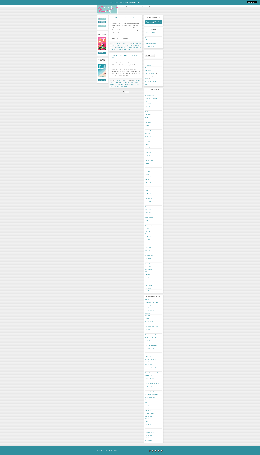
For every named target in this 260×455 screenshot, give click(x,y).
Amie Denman (148, 92)
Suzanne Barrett (148, 269)
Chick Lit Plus (148, 318)
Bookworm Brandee (149, 310)
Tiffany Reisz (148, 282)
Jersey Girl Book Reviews (150, 351)
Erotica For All (148, 332)
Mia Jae (147, 220)
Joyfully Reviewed (149, 353)
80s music (135, 80)
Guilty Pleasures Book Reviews (152, 334)
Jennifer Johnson (149, 160)
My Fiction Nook (148, 375)
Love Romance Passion (150, 359)
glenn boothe (113, 84)
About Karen (136, 6)
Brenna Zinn (148, 106)
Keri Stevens (148, 182)
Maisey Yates (148, 212)
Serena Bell (147, 250)
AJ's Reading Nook (149, 305)
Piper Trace (147, 231)
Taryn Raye (147, 274)
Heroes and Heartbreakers (151, 345)
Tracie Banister (148, 285)
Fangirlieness (148, 70)
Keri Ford (147, 179)
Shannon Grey (148, 253)
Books (130, 6)
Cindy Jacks (148, 125)
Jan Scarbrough (148, 152)
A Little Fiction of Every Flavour (152, 302)
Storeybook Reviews (149, 413)
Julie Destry (147, 171)
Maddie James (148, 204)
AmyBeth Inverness (149, 95)
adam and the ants (136, 43)
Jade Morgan (148, 149)
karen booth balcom (123, 47)
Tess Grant (147, 277)
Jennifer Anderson (149, 158)
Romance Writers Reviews (151, 391)
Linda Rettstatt (148, 193)
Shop (145, 6)
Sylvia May (147, 272)
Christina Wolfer (148, 120)
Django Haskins (148, 130)
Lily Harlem (147, 190)
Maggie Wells (148, 209)
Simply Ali (147, 402)
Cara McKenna (148, 109)
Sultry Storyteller (148, 419)
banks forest (112, 45)
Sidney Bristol (148, 258)
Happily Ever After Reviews (151, 337)
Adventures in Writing (149, 65)
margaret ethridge (137, 47)
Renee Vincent (148, 234)
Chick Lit (123, 45)
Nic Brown (147, 228)
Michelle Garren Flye (149, 223)
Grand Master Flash (120, 84)
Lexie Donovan (148, 187)
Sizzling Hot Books (149, 405)
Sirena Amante (148, 261)
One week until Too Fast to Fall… (152, 35)
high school (133, 45)
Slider (146, 84)
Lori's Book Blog (148, 356)
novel (114, 49)
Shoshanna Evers (149, 255)
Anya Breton (148, 101)
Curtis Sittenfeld (148, 128)
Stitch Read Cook (149, 410)
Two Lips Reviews (149, 435)
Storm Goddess (148, 416)
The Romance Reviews (150, 427)
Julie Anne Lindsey (149, 168)
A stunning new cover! (150, 46)
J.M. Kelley (147, 147)
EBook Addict (148, 329)
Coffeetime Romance (149, 324)
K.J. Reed (147, 174)
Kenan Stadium (113, 86)
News (117, 43)
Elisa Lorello (148, 133)
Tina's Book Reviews (149, 432)
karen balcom (136, 84)
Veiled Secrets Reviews (150, 438)
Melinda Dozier (148, 364)
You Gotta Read (148, 440)
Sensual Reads (148, 400)
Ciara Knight (148, 122)
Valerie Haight (148, 288)
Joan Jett (131, 84)
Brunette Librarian (149, 313)
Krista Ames (148, 185)
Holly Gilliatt (147, 141)
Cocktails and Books (149, 321)
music (111, 49)
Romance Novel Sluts (150, 389)
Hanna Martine (148, 139)
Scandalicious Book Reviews (151, 394)
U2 (126, 86)
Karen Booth (107, 9)
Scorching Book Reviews (150, 397)
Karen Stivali (148, 177)
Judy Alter (147, 166)
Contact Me (159, 6)
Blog (141, 6)
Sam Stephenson (149, 244)
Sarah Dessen (148, 247)
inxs (137, 45)
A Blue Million (148, 299)
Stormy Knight (148, 266)
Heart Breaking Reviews (150, 343)
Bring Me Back (119, 45)
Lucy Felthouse (148, 198)
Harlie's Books (148, 340)
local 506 (119, 86)
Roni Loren (147, 239)
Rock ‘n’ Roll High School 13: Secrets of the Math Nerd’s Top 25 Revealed (125, 56)
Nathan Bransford (149, 225)
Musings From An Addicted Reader (152, 372)
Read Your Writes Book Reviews (152, 383)
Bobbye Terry (148, 103)
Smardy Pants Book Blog (150, 408)
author (117, 82)
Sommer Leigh (148, 263)
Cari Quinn (147, 111)
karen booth (116, 47)
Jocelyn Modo (148, 163)
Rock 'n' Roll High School (123, 43)
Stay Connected (151, 6)
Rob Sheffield (148, 236)
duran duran (128, 45)
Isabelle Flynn (148, 144)
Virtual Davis (148, 290)
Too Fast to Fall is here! (150, 32)
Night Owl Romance (149, 378)
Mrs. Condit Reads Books (150, 367)
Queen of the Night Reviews (151, 381)
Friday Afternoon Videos (150, 73)
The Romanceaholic (149, 429)
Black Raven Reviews (149, 307)
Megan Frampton (149, 217)
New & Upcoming (123, 6)
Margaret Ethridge (149, 215)
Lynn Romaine (148, 201)
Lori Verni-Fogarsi (149, 196)
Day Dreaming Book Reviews (151, 326)
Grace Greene (148, 136)
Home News (148, 76)
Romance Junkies (149, 386)
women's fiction (128, 49)
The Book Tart (148, 424)
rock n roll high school (120, 49)
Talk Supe (147, 421)
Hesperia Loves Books (150, 348)
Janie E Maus (148, 155)
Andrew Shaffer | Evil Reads (151, 98)
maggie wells (130, 47)
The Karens (147, 280)
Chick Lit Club (148, 315)
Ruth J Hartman (148, 242)
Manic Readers (148, 362)
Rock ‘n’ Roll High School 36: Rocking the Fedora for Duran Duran (125, 18)
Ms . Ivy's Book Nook (149, 370)
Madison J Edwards (149, 206)
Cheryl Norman (148, 117)
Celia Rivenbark (148, 114)
